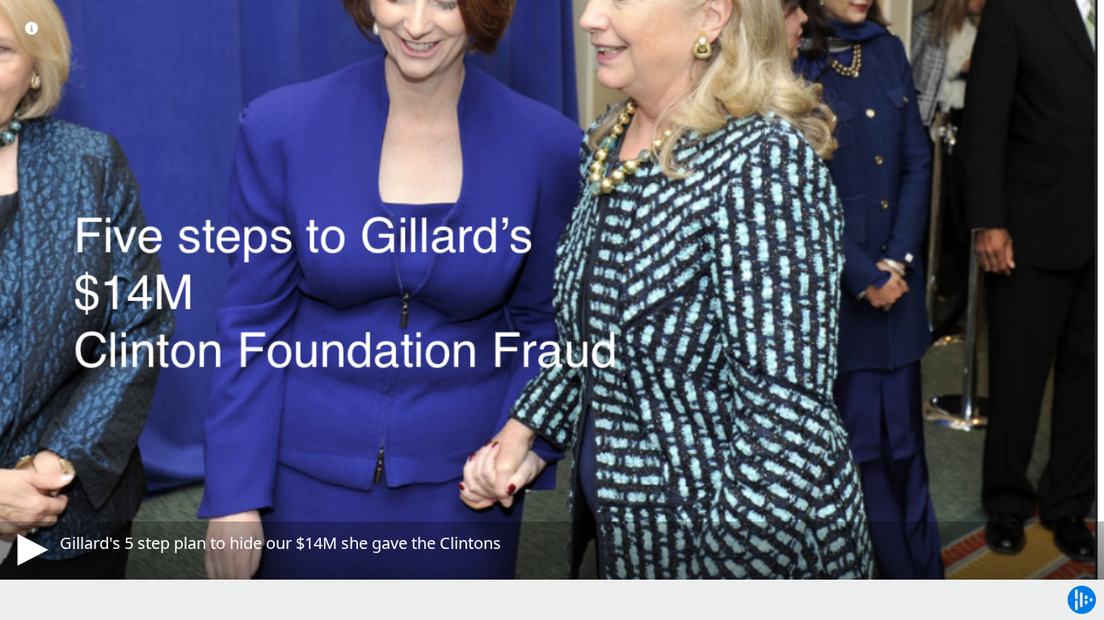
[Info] (31, 28)
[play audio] (30, 550)
